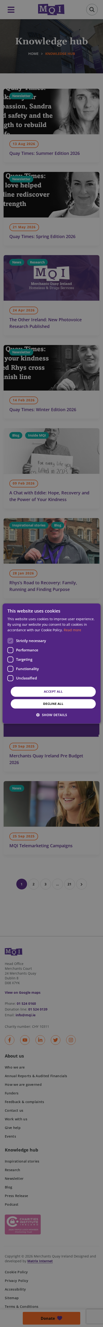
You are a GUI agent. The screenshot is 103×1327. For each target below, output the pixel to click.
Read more (72, 630)
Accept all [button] (53, 692)
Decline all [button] (53, 703)
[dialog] (52, 663)
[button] (51, 715)
